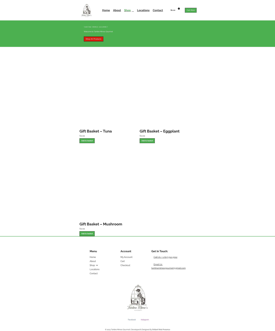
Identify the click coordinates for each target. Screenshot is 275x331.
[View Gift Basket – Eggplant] (168, 89)
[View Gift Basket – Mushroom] (107, 182)
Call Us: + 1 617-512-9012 (165, 257)
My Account (126, 257)
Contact (158, 10)
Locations (143, 10)
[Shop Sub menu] (133, 10)
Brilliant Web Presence (161, 330)
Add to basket (87, 141)
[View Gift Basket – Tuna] (107, 89)
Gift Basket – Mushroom (100, 224)
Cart (123, 261)
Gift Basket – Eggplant (160, 131)
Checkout (125, 265)
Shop (127, 10)
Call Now (191, 10)
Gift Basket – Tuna (95, 131)
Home (106, 10)
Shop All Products (93, 39)
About (117, 10)
